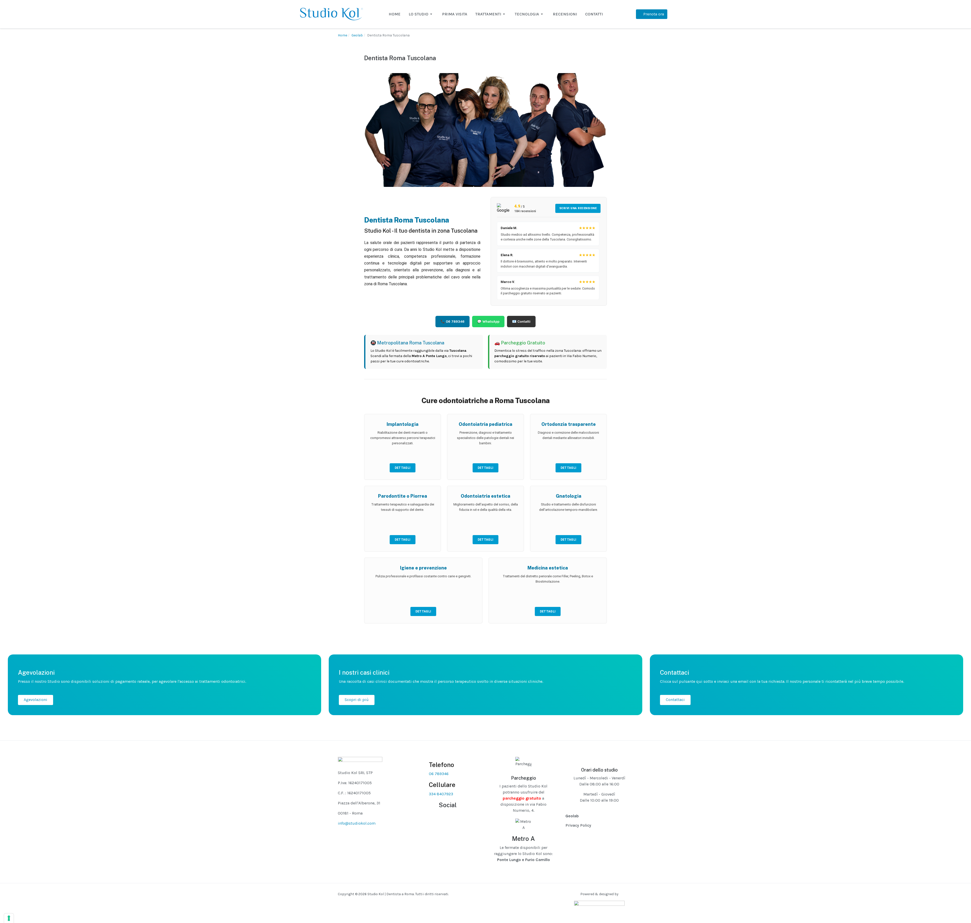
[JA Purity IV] (331, 13)
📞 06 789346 (452, 321)
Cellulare (442, 784)
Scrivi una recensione (578, 208)
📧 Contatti (521, 321)
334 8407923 (441, 794)
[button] (421, 14)
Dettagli (402, 468)
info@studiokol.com (357, 823)
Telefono (441, 764)
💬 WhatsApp (488, 321)
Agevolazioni (35, 699)
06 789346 (439, 773)
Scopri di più (357, 699)
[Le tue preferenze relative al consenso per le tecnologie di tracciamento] (9, 918)
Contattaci (675, 699)
